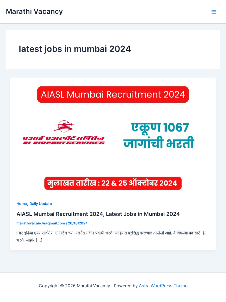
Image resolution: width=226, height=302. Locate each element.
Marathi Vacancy (34, 11)
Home (21, 203)
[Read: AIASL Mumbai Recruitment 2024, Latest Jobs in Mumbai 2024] (113, 135)
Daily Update (40, 203)
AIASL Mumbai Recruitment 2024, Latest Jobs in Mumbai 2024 (98, 214)
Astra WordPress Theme (163, 285)
